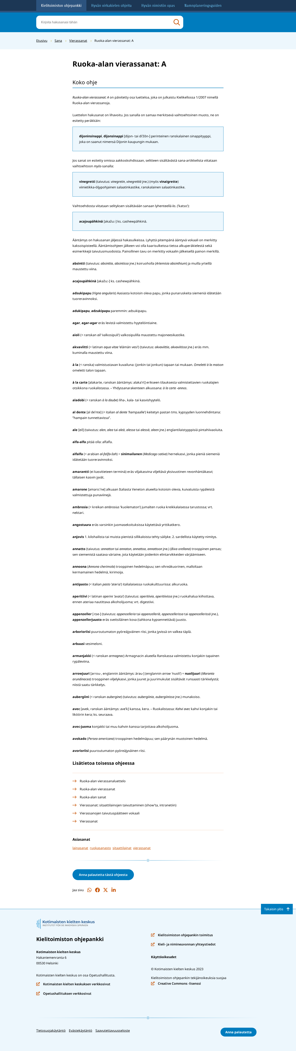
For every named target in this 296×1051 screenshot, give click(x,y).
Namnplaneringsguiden (202, 5)
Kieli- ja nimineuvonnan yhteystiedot (183, 944)
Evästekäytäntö (80, 1030)
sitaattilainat (122, 848)
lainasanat (80, 848)
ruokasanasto (100, 848)
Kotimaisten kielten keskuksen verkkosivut (73, 984)
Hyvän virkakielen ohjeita (111, 5)
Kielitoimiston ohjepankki (61, 5)
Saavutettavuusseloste (112, 1030)
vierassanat (142, 848)
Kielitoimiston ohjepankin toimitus (182, 935)
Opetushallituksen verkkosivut (63, 993)
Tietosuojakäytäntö (51, 1030)
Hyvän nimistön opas (158, 5)
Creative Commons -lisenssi (176, 983)
